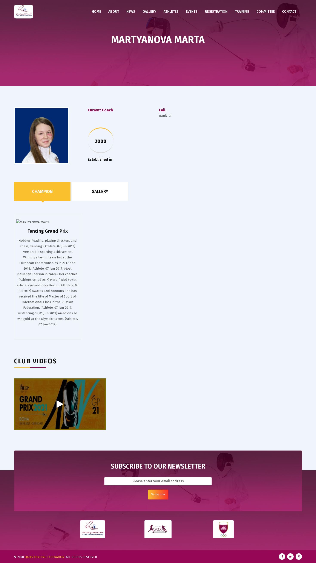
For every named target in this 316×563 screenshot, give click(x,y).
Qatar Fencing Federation (44, 557)
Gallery (149, 11)
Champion (42, 191)
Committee (265, 11)
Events (192, 11)
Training (242, 11)
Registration (216, 11)
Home (96, 11)
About (113, 11)
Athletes (171, 11)
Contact (289, 11)
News (130, 11)
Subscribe (158, 494)
